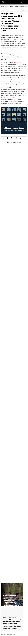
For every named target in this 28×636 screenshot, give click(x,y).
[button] (25, 2)
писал (3, 86)
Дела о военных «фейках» (21, 6)
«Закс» (13, 47)
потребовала (17, 62)
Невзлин (12, 6)
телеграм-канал (21, 47)
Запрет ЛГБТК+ (4, 6)
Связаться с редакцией (15, 142)
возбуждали (13, 101)
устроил (22, 89)
